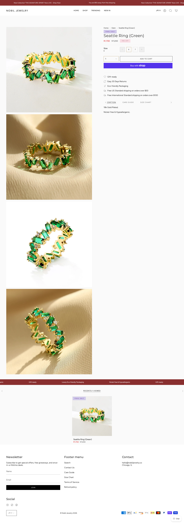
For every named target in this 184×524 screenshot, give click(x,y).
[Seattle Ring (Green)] (92, 416)
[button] (85, 11)
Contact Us (69, 467)
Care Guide (69, 472)
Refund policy (70, 487)
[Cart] (176, 11)
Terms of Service (71, 482)
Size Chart (69, 477)
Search (67, 463)
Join (33, 487)
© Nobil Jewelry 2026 (68, 513)
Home (106, 28)
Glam (114, 28)
